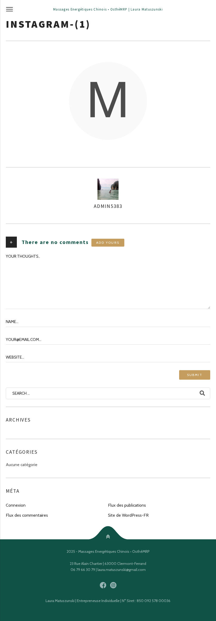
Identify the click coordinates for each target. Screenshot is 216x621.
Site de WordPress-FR (128, 515)
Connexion (16, 505)
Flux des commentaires (27, 515)
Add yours (108, 243)
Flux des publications (127, 505)
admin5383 (108, 206)
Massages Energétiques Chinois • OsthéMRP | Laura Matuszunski (108, 9)
